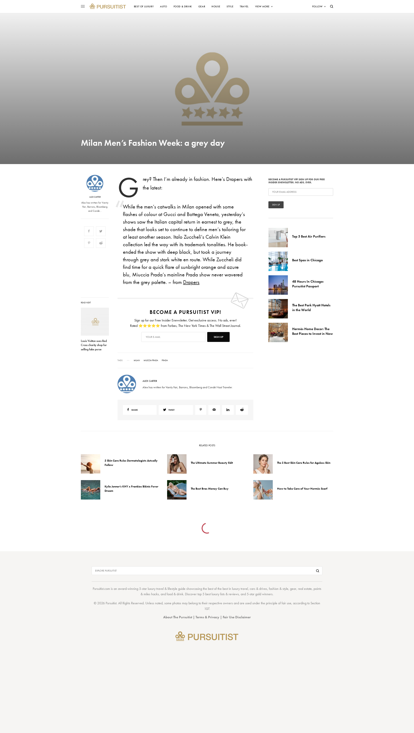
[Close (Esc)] (284, 324)
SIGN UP (249, 389)
